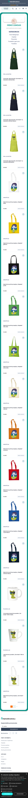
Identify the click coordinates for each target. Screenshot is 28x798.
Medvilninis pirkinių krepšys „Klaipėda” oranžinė (12, 449)
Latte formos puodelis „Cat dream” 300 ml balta (13, 655)
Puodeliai (14, 43)
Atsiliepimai (3, 759)
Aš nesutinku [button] (20, 794)
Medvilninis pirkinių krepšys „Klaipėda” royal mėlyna (12, 531)
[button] (23, 8)
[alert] (14, 785)
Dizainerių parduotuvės (6, 770)
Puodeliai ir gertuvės (14, 41)
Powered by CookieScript (6, 796)
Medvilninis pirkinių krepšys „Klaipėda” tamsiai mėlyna (12, 573)
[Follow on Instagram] (13, 733)
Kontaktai (3, 763)
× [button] (26, 774)
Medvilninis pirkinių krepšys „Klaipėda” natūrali (12, 408)
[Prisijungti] (16, 8)
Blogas (2, 761)
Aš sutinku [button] (7, 794)
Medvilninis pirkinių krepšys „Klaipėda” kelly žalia (12, 326)
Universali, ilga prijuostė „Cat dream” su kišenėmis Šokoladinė (13, 161)
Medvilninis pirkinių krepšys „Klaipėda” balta (12, 202)
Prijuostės (14, 39)
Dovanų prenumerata (6, 750)
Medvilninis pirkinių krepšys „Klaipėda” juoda (12, 285)
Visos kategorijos (14, 34)
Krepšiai (14, 37)
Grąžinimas (9, 740)
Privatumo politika (5, 745)
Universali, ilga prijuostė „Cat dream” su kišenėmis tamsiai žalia (13, 79)
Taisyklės (3, 743)
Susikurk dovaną (6, 8)
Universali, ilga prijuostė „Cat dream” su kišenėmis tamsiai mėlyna (13, 120)
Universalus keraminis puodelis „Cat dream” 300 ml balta (12, 614)
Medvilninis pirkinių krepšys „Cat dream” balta (13, 696)
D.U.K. (2, 756)
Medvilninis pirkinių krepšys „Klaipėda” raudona (12, 490)
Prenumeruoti (14, 729)
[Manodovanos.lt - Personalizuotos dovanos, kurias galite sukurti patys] (14, 1)
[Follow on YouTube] (16, 733)
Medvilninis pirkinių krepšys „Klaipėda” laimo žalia (12, 367)
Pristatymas (4, 740)
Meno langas (21, 85)
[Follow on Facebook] (10, 733)
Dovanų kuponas (5, 747)
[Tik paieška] (12, 8)
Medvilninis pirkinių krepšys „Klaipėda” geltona (12, 243)
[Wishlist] (19, 8)
